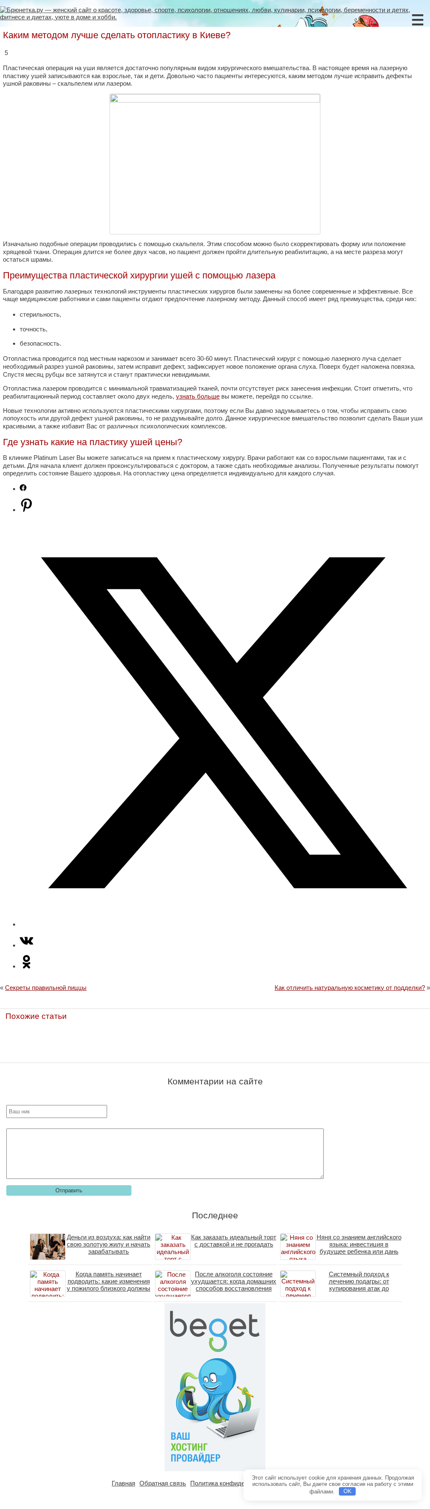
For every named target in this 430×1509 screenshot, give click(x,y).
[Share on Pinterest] (26, 509)
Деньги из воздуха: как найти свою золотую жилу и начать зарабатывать (108, 1244)
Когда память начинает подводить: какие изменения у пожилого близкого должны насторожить (108, 1284)
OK (347, 1491)
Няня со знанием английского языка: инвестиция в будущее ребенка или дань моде (359, 1247)
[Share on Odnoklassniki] (26, 966)
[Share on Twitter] (223, 924)
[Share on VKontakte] (26, 945)
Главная (123, 1483)
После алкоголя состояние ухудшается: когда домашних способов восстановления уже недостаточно (233, 1284)
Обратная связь (162, 1483)
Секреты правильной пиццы (46, 987)
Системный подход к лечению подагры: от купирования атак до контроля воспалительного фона (359, 1288)
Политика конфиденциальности (236, 1483)
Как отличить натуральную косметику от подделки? (350, 987)
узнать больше (198, 396)
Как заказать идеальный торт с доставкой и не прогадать (233, 1240)
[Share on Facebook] (23, 488)
